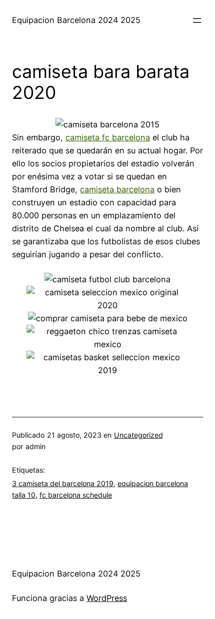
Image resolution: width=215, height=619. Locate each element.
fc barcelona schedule (76, 495)
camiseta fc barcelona (108, 137)
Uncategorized (138, 435)
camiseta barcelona (117, 189)
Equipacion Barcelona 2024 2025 (76, 20)
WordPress (106, 598)
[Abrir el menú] (197, 20)
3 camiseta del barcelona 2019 (63, 483)
